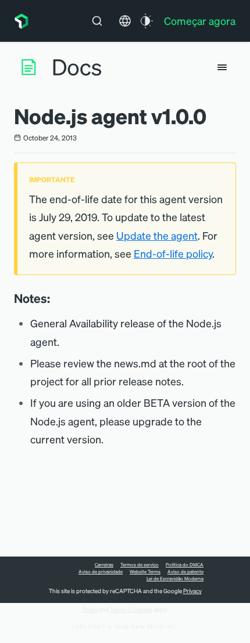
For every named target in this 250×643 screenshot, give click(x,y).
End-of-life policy (173, 253)
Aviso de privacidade (100, 572)
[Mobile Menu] (222, 67)
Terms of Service (131, 609)
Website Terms (145, 572)
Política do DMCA (184, 565)
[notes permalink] (56, 298)
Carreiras (104, 565)
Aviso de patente (185, 572)
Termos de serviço (139, 565)
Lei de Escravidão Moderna (175, 578)
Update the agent (157, 235)
